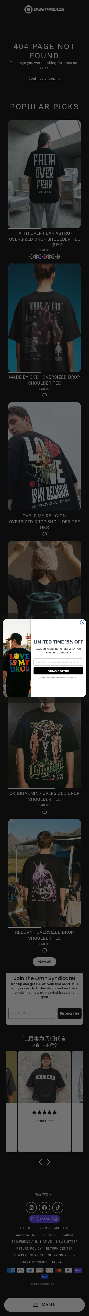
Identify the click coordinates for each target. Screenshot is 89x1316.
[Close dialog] (82, 622)
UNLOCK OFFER (58, 671)
